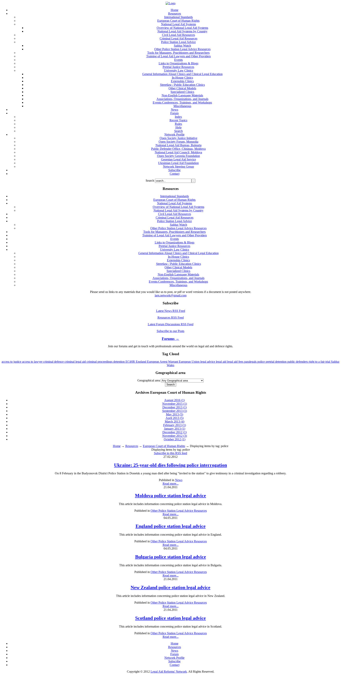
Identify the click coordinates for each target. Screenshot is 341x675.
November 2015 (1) (174, 403)
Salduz (335, 361)
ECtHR (131, 361)
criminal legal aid (76, 361)
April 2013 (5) (175, 418)
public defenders (298, 361)
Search (150, 180)
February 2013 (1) (174, 425)
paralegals (250, 361)
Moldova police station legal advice (170, 495)
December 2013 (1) (174, 407)
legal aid (221, 361)
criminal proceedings (100, 361)
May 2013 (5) (174, 414)
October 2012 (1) (174, 439)
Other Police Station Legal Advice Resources (179, 510)
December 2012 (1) (174, 432)
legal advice (208, 361)
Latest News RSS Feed (170, 310)
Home (117, 446)
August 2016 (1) (174, 400)
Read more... (171, 483)
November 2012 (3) (174, 435)
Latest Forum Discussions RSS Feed (170, 324)
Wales (170, 365)
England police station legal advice (171, 526)
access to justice (12, 361)
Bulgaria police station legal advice (170, 556)
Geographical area (148, 380)
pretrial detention (276, 361)
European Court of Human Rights (164, 446)
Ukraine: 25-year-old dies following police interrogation (170, 465)
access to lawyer (32, 361)
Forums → (170, 339)
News (178, 480)
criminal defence (54, 361)
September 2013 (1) (174, 411)
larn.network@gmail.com (170, 295)
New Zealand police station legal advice (170, 587)
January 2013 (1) (174, 428)
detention (119, 361)
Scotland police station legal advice (170, 618)
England (141, 361)
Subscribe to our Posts (170, 331)
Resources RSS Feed (170, 317)
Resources (131, 446)
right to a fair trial (320, 361)
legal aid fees (235, 361)
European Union (189, 361)
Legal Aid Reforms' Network (169, 671)
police (261, 361)
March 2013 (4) (174, 421)
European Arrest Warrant (163, 361)
